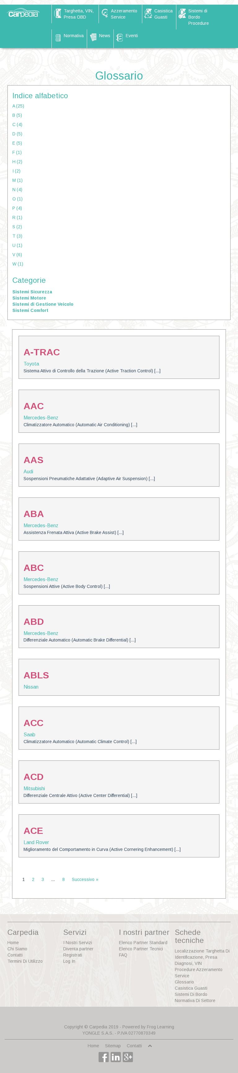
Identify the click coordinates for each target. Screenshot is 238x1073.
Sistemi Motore (29, 298)
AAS (33, 460)
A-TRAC (42, 352)
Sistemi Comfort (30, 310)
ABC (34, 568)
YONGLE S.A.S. (97, 1033)
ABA (34, 514)
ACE (33, 831)
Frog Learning (160, 1026)
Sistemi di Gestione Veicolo (42, 304)
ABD (34, 621)
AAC (34, 406)
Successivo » (85, 879)
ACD (34, 777)
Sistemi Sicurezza (32, 291)
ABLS (36, 675)
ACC (33, 723)
